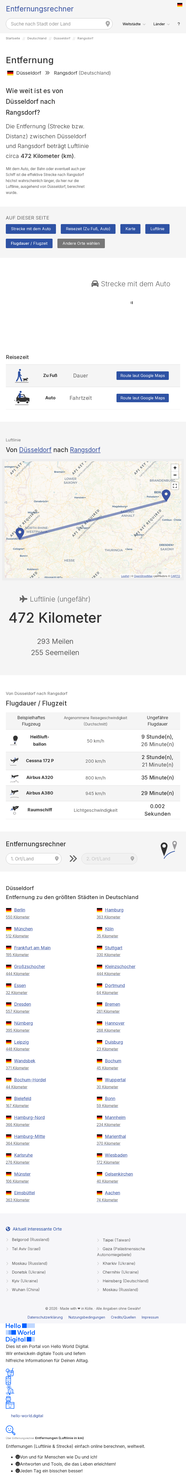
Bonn (110, 1098)
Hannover (114, 1023)
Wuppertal (115, 1079)
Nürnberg (23, 1023)
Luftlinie (157, 228)
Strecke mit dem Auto (31, 228)
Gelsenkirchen (119, 1174)
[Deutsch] (180, 5)
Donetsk (28, 1272)
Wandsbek (24, 1060)
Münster (22, 1174)
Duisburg (114, 1042)
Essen (20, 985)
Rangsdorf (85, 450)
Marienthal (115, 1136)
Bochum (113, 1060)
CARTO (175, 576)
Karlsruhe (23, 1155)
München (23, 928)
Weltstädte (132, 24)
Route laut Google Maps (142, 375)
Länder (159, 24)
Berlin (19, 909)
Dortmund (115, 985)
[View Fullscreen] (174, 485)
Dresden (22, 1004)
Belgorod (30, 1239)
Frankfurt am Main (32, 947)
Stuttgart (113, 947)
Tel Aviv (26, 1248)
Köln (109, 928)
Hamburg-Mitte (29, 1136)
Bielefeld (22, 1098)
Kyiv (24, 1280)
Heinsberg (125, 1280)
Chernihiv (120, 1272)
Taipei (116, 1240)
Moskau (29, 1263)
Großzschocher (29, 966)
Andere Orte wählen (81, 243)
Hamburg (114, 909)
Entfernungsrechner (40, 8)
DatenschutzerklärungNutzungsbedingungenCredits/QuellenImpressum (93, 1317)
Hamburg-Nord (29, 1117)
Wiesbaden (116, 1155)
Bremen (112, 1004)
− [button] (175, 475)
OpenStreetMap (143, 576)
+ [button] (175, 468)
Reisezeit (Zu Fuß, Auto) (88, 228)
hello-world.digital (27, 1415)
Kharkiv (118, 1263)
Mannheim (115, 1117)
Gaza (121, 1251)
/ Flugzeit (29, 243)
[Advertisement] (138, 115)
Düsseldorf (35, 450)
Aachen (112, 1192)
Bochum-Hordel (30, 1079)
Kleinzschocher (120, 966)
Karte (130, 228)
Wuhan (25, 1289)
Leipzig (21, 1042)
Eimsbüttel (24, 1192)
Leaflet (125, 576)
